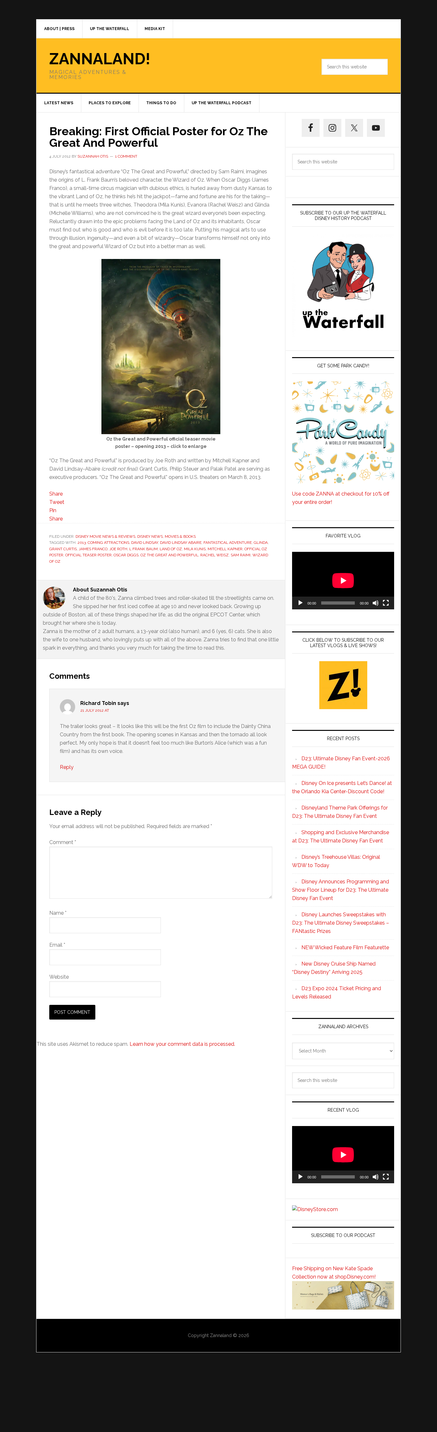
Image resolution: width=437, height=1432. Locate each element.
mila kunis (195, 549)
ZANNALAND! (99, 59)
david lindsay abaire (181, 542)
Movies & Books (180, 536)
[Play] (300, 603)
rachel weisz (214, 555)
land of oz (171, 549)
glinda (261, 542)
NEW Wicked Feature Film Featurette (345, 947)
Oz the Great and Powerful (169, 555)
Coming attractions (108, 542)
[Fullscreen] (386, 603)
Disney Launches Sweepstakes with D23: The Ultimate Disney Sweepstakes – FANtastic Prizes (340, 923)
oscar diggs (126, 555)
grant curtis (63, 549)
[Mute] (375, 603)
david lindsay (144, 542)
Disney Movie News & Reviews (105, 536)
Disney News (150, 536)
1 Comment (126, 156)
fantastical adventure (227, 542)
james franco (93, 549)
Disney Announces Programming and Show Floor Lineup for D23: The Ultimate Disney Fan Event (340, 890)
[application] (343, 580)
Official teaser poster (88, 555)
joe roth (118, 549)
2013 (81, 542)
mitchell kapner (225, 549)
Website (59, 977)
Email (57, 945)
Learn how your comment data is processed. (182, 1044)
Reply (67, 767)
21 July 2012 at (94, 710)
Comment (62, 842)
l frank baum (143, 549)
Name (58, 913)
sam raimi (240, 555)
